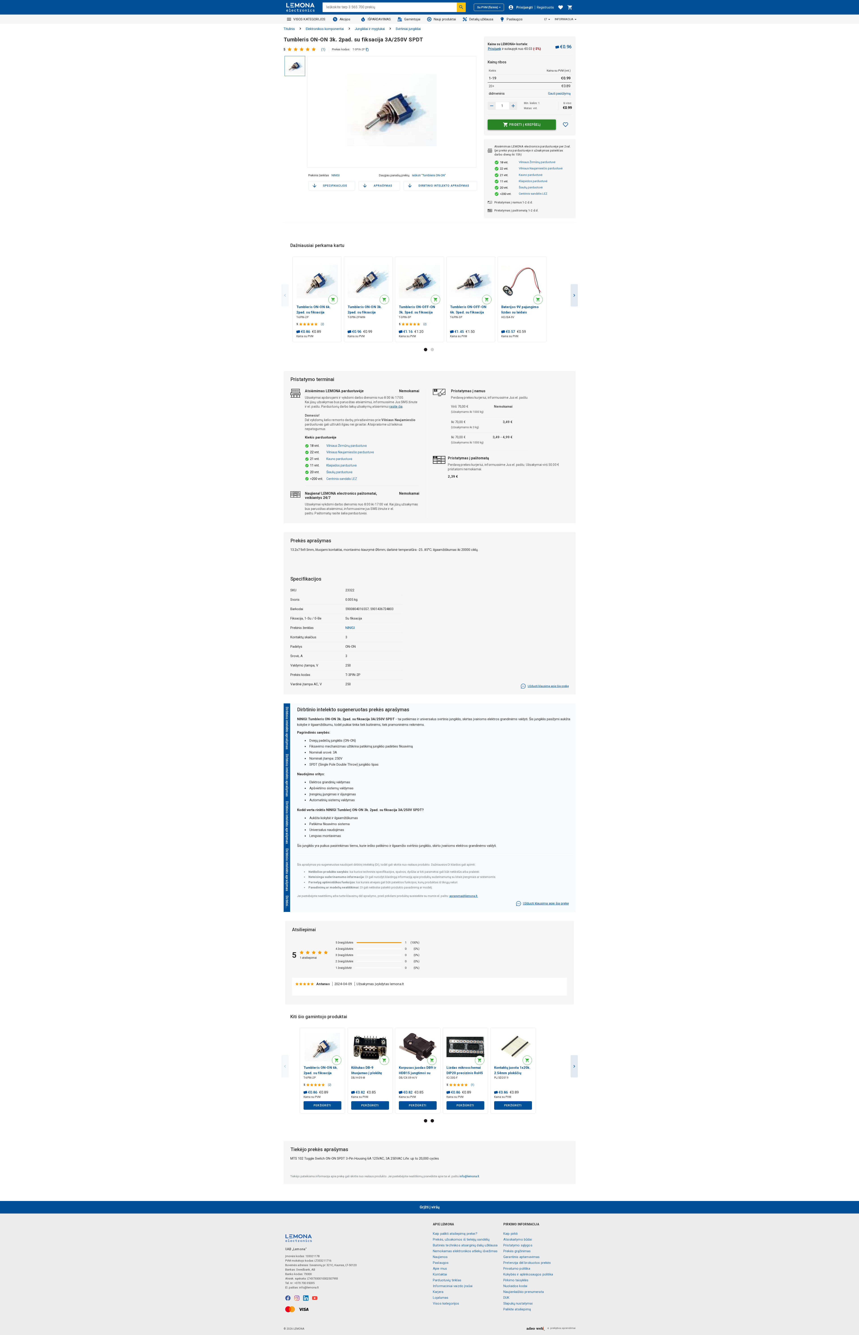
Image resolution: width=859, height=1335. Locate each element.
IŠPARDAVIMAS (379, 19)
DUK (506, 1298)
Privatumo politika (516, 1269)
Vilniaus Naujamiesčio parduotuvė (541, 168)
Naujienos (440, 1257)
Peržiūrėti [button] (322, 1105)
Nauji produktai (445, 19)
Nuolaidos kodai (515, 1286)
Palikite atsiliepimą (517, 1309)
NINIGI (336, 175)
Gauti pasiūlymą (559, 93)
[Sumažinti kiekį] (513, 106)
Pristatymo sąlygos (517, 1245)
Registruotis (545, 7)
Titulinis (289, 29)
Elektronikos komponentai (325, 29)
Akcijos (345, 19)
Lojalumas (440, 1298)
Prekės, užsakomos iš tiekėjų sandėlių (461, 1239)
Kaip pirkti (510, 1234)
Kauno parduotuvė (530, 175)
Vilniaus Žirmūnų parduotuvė (537, 162)
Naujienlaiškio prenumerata (523, 1292)
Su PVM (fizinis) (487, 7)
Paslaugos (514, 19)
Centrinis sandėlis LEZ (533, 193)
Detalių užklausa (481, 19)
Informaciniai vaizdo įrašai (452, 1286)
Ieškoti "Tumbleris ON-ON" (429, 175)
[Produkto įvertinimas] (303, 49)
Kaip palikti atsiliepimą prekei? (455, 1234)
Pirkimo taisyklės (516, 1280)
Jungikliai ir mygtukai (370, 29)
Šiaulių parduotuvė (531, 187)
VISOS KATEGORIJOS (309, 19)
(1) (323, 49)
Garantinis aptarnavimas (521, 1257)
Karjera (438, 1292)
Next (574, 295)
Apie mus (440, 1269)
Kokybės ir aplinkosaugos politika (528, 1274)
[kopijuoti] (367, 49)
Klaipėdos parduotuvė (533, 181)
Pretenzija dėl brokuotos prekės (527, 1263)
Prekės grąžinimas (517, 1251)
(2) (322, 324)
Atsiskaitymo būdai (517, 1239)
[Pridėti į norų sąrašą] (565, 124)
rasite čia (396, 406)
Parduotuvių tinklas (447, 1280)
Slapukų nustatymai (518, 1303)
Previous (285, 295)
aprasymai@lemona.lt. (463, 896)
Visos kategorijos (446, 1303)
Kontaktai (440, 1274)
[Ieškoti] (461, 7)
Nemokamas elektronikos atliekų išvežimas (465, 1251)
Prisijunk (494, 49)
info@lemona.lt (469, 1176)
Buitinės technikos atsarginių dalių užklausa (465, 1245)
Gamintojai (412, 19)
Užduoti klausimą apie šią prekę (548, 686)
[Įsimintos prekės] (560, 7)
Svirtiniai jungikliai (408, 29)
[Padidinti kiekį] (492, 106)
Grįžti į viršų (430, 1207)
